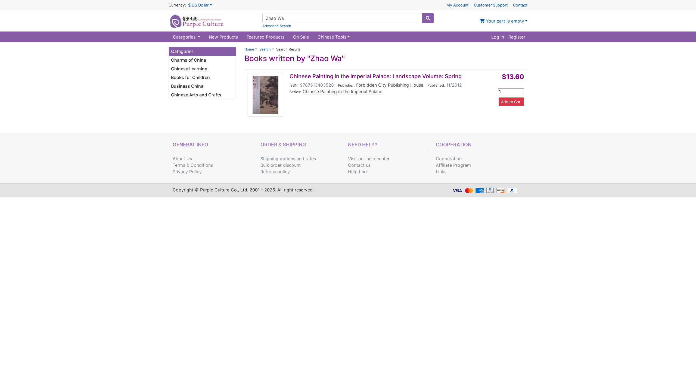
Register (516, 37)
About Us (182, 158)
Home (249, 49)
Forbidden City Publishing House (389, 85)
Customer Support (491, 5)
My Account (457, 5)
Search (265, 49)
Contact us (359, 165)
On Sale (301, 37)
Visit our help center (369, 158)
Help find (357, 171)
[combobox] (342, 18)
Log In (497, 37)
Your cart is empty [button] (504, 21)
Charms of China (188, 60)
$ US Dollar (198, 5)
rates (311, 158)
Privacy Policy (187, 171)
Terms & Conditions (193, 165)
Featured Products (265, 37)
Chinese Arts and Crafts (196, 94)
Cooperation (449, 158)
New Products (223, 37)
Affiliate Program (453, 165)
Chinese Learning (189, 68)
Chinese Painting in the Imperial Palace (342, 91)
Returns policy (275, 171)
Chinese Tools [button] (332, 37)
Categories (185, 37)
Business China (187, 86)
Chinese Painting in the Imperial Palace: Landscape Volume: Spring (376, 76)
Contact (520, 5)
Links (441, 171)
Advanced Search (276, 26)
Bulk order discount (280, 165)
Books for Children (190, 77)
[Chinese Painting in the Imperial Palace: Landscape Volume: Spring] (265, 95)
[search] (428, 18)
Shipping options (277, 158)
